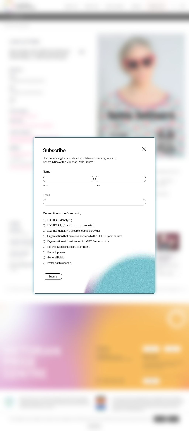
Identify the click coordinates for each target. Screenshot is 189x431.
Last (97, 185)
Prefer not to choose (59, 262)
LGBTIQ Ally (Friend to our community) (70, 225)
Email (46, 195)
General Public (55, 257)
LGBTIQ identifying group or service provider (73, 230)
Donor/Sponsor (56, 252)
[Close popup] (144, 149)
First (45, 185)
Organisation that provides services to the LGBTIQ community (84, 236)
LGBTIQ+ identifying (59, 220)
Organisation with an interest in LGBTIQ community (78, 241)
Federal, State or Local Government (68, 246)
